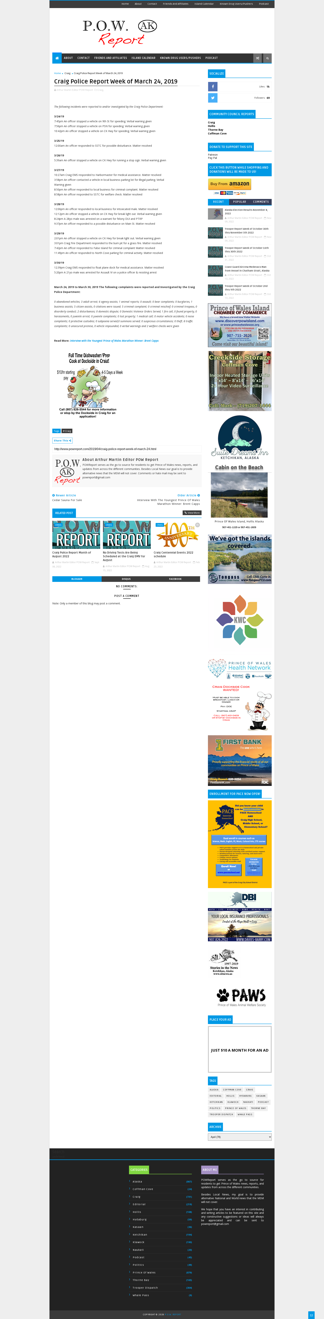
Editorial (216, 1096)
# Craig (67, 431)
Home (125, 3)
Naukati (248, 1102)
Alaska (214, 1089)
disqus (126, 579)
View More (194, 512)
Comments (261, 201)
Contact (152, 3)
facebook (175, 579)
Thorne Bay (258, 1108)
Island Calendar (204, 3)
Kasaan (261, 1096)
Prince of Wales (236, 1108)
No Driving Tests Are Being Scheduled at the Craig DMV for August (124, 556)
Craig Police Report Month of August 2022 (71, 554)
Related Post (64, 513)
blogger (76, 579)
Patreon (213, 154)
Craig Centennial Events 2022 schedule (173, 554)
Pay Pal (212, 158)
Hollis (230, 1096)
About (138, 3)
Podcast (264, 3)
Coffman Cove (232, 1089)
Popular (239, 201)
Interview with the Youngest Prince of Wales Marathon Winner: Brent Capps (114, 340)
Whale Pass (245, 1114)
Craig (67, 73)
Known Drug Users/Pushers (236, 3)
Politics (215, 1108)
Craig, (100, 90)
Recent (218, 201)
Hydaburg (245, 1096)
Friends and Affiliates (175, 3)
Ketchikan (216, 1102)
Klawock (233, 1102)
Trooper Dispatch (221, 1114)
